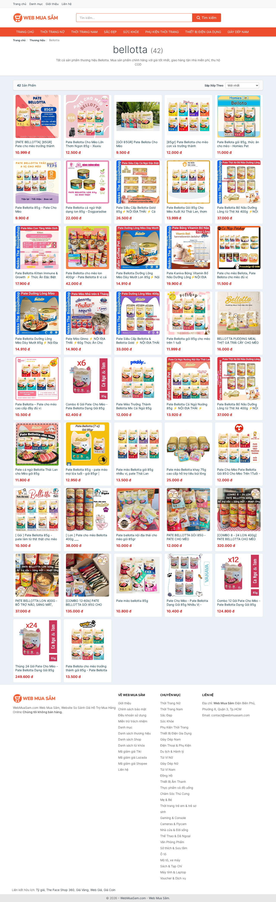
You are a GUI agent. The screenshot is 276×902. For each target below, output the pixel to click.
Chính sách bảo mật (132, 709)
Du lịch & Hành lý (172, 751)
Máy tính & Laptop (173, 872)
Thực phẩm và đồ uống (176, 787)
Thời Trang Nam (84, 32)
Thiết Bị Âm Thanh (173, 781)
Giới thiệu (52, 4)
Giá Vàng (82, 890)
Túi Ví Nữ (166, 757)
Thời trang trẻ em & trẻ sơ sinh (178, 809)
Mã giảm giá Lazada (132, 757)
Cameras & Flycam (173, 824)
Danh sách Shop (129, 739)
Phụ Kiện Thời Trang (162, 32)
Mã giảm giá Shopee (132, 763)
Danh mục (36, 4)
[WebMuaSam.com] (36, 17)
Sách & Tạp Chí (171, 866)
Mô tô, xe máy (170, 860)
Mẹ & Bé (166, 800)
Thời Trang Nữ (52, 32)
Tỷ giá (40, 890)
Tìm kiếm (208, 18)
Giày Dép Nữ (169, 763)
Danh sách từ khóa (131, 745)
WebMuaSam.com (133, 898)
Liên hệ (67, 4)
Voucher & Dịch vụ (173, 878)
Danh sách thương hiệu (134, 733)
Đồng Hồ (166, 775)
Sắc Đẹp (110, 32)
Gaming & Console (173, 818)
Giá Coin (109, 890)
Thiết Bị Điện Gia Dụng (203, 32)
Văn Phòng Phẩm (172, 842)
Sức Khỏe (131, 32)
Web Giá (96, 890)
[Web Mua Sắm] (34, 698)
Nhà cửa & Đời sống (174, 830)
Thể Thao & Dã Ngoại (175, 836)
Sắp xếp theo (214, 85)
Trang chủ (19, 4)
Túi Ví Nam (167, 769)
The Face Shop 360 (60, 890)
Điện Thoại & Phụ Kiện (175, 745)
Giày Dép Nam (238, 32)
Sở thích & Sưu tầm (173, 848)
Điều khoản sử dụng (132, 715)
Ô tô (163, 854)
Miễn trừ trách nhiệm (132, 721)
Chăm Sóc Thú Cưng (175, 793)
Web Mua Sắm (159, 898)
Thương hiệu (37, 40)
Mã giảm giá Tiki (129, 751)
